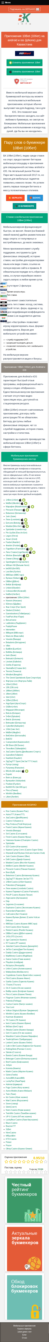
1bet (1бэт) (10, 697)
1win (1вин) (11, 516)
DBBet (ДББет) (12, 581)
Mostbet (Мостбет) (14, 526)
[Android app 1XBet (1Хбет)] (23, 500)
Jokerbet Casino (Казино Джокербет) (22, 946)
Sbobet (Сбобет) (13, 610)
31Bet (8, 1129)
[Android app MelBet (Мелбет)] (25, 503)
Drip (7, 901)
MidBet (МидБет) (13, 732)
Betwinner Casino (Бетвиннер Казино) (22, 875)
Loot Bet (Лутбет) (13, 572)
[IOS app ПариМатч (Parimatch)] (27, 549)
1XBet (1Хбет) (12, 500)
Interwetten (10, 630)
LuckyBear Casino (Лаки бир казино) (22, 1120)
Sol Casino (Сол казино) (16, 834)
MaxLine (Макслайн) (15, 636)
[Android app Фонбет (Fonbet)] (25, 545)
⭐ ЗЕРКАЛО (15, 198)
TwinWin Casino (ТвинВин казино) (21, 1113)
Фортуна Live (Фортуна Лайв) (19, 681)
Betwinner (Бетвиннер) (16, 513)
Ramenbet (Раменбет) (15, 911)
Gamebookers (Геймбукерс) (18, 613)
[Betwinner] (3, 296)
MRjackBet (10, 1136)
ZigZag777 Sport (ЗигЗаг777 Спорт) (21, 761)
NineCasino (11, 1133)
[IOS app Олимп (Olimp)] (20, 559)
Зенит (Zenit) (11, 539)
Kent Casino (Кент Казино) (17, 927)
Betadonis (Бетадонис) (16, 642)
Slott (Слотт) (11, 1107)
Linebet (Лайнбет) (13, 662)
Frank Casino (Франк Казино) (18, 827)
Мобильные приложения (24, 1326)
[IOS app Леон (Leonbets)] (22, 519)
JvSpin (9, 1065)
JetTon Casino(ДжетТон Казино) (20, 949)
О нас (24, 1338)
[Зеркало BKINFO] (24, 19)
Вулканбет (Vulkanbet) (15, 781)
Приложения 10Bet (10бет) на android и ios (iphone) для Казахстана (24, 40)
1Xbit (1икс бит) (12, 729)
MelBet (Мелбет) (13, 503)
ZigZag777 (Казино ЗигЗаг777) (19, 879)
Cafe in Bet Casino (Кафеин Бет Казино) (23, 1046)
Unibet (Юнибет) (13, 588)
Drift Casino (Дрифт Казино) (18, 859)
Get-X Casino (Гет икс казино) (19, 1033)
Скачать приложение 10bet (26, 62)
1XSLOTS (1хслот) (14, 936)
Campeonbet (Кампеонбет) (17, 742)
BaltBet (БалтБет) (13, 649)
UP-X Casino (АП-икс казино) (19, 1116)
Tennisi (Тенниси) (13, 671)
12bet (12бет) (11, 684)
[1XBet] (3, 283)
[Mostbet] (3, 312)
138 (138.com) (12, 687)
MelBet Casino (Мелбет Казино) (19, 866)
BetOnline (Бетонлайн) (16, 736)
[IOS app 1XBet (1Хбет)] (20, 500)
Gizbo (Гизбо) (12, 1075)
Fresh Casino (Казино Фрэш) (18, 837)
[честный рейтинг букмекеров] (24, 1200)
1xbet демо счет (24, 1332)
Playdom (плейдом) (14, 962)
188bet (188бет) (13, 691)
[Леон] (3, 305)
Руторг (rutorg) (12, 764)
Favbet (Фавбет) (13, 542)
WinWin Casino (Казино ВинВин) (20, 1014)
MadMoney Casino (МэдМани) (19, 956)
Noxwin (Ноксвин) (14, 601)
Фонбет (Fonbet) (13, 545)
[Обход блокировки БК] (24, 1297)
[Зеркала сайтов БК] (24, 1249)
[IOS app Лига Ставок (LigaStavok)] (30, 552)
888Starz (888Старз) (15, 575)
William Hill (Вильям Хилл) (17, 565)
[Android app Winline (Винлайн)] (27, 555)
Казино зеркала (24, 1329)
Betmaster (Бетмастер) (16, 723)
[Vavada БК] (3, 299)
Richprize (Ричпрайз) (15, 965)
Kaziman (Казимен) (14, 1017)
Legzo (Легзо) (12, 536)
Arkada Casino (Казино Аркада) (20, 1030)
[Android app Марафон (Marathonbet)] (32, 507)
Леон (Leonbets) (13, 519)
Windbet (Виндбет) (14, 675)
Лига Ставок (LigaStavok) (17, 552)
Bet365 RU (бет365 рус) (16, 787)
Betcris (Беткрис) (13, 713)
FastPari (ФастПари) (15, 617)
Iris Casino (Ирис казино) (17, 1097)
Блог (24, 1335)
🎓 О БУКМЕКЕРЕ (24, 206)
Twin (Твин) (11, 1094)
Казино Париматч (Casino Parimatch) (22, 891)
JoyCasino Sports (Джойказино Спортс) (23, 752)
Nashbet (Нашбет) (14, 758)
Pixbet (8, 1142)
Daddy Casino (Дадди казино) (19, 953)
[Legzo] (3, 321)
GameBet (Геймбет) (14, 755)
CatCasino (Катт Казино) (16, 914)
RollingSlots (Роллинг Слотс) (18, 1049)
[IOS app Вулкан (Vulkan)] (21, 578)
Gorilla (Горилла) (13, 665)
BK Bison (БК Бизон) (15, 745)
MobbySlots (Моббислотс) (17, 972)
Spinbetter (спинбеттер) (16, 529)
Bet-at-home (11, 620)
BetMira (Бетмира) (14, 652)
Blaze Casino (11, 1123)
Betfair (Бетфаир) (13, 584)
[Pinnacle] (3, 293)
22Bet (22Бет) (12, 700)
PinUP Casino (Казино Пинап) (19, 895)
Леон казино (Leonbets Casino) (19, 888)
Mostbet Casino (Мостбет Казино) (20, 863)
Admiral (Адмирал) (14, 1084)
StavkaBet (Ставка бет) (16, 668)
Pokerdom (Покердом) (15, 885)
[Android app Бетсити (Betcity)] (26, 523)
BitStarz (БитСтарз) (14, 1026)
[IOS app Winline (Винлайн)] (24, 555)
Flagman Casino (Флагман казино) (21, 998)
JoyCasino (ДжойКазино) (17, 818)
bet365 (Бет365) (13, 568)
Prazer (8, 1145)
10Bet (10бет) (23, 597)
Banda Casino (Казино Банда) (19, 1055)
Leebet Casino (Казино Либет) (19, 1043)
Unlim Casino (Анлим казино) (19, 969)
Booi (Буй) (10, 872)
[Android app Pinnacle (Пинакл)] (27, 510)
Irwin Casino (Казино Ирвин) (18, 1023)
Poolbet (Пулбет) (13, 784)
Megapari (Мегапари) (15, 710)
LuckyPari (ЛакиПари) (15, 1081)
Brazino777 (11, 1126)
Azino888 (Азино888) (15, 1078)
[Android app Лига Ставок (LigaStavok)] (33, 552)
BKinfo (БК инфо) (13, 771)
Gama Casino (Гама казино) (18, 959)
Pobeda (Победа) (13, 1001)
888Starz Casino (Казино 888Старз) (21, 924)
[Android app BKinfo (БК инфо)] (26, 771)
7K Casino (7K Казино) (16, 1020)
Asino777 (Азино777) (15, 814)
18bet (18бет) (11, 694)
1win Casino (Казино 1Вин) (18, 856)
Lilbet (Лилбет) (12, 797)
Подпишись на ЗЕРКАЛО (23, 9)
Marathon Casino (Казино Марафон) (22, 1036)
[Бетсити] (3, 308)
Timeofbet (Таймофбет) (16, 748)
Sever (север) (12, 1104)
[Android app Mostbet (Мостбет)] (27, 526)
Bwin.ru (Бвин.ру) (13, 777)
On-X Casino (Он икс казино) (18, 988)
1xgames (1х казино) (15, 904)
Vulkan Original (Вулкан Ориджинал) (22, 1010)
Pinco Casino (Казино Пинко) (18, 994)
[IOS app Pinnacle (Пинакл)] (23, 510)
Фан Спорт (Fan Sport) (16, 607)
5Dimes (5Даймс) (13, 604)
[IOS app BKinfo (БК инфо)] (23, 771)
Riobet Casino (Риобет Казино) (19, 930)
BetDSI (9, 739)
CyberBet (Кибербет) (15, 726)
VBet (8, 646)
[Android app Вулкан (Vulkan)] (25, 578)
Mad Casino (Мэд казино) (17, 1100)
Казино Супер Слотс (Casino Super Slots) (24, 850)
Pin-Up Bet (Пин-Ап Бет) (16, 533)
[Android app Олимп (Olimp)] (24, 559)
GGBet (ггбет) (12, 707)
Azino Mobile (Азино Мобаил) (19, 1091)
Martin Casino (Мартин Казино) (19, 1071)
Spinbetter (10, 843)
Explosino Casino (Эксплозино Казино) (23, 908)
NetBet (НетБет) (13, 594)
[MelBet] (3, 286)
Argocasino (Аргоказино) (17, 898)
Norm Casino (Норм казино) (18, 1110)
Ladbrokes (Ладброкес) (16, 623)
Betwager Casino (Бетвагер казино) (21, 1059)
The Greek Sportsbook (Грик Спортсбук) (23, 678)
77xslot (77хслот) (13, 985)
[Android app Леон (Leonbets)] (25, 519)
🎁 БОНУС (35, 198)
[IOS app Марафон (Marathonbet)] (28, 507)
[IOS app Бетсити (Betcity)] (22, 523)
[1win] (3, 302)
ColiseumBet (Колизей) (16, 591)
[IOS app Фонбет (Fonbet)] (22, 545)
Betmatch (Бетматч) (14, 658)
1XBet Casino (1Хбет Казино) (19, 882)
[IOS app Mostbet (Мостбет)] (23, 526)
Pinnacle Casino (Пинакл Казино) (20, 869)
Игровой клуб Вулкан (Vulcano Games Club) (25, 853)
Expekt (9, 774)
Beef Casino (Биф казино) (17, 1062)
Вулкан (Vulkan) (13, 578)
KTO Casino (11, 1139)
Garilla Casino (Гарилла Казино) (20, 982)
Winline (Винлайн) (14, 555)
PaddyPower (11, 626)
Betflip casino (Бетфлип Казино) (20, 991)
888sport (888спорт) (14, 633)
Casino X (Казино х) (14, 821)
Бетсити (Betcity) (13, 523)
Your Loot (10, 1007)
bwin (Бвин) (11, 655)
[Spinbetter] (3, 315)
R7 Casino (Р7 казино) (16, 943)
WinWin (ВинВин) (13, 793)
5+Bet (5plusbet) (13, 716)
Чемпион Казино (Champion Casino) (22, 840)
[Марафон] (3, 290)
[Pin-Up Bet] (3, 318)
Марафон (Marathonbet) (16, 507)
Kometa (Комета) (13, 1068)
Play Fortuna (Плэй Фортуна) (18, 824)
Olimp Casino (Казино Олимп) (19, 1149)
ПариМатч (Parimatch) (15, 549)
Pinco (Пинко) (12, 790)
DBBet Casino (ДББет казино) (19, 933)
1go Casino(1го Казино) (16, 940)
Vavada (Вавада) (13, 639)
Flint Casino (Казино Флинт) (18, 978)
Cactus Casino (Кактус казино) (19, 1004)
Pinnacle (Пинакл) (14, 510)
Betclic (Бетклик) (13, 719)
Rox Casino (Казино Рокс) (17, 811)
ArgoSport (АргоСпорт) (16, 703)
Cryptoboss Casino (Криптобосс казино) (23, 975)
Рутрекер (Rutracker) (15, 768)
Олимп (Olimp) (12, 559)
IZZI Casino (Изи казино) (16, 847)
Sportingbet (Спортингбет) (17, 562)
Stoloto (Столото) (13, 1052)
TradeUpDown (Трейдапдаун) (19, 1039)
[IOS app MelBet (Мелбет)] (22, 503)
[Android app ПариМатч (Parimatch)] (31, 549)
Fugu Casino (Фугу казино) (17, 1087)
